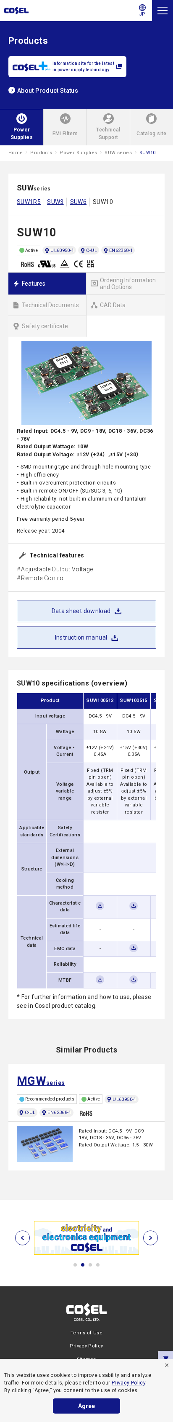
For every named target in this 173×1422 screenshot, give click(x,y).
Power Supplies (78, 152)
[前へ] (22, 1237)
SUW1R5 (29, 201)
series (41, 1081)
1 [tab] (75, 1265)
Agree (86, 1406)
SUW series (118, 152)
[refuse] (167, 1365)
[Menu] (162, 10)
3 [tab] (90, 1265)
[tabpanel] (86, 1238)
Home (15, 152)
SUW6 (78, 201)
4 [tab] (98, 1265)
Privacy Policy (128, 1383)
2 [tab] (82, 1265)
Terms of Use (86, 1333)
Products (41, 152)
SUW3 (55, 201)
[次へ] (150, 1237)
